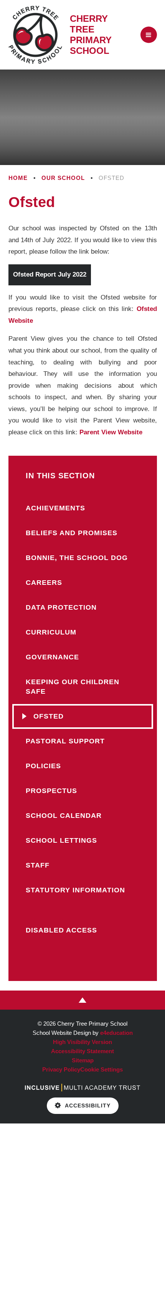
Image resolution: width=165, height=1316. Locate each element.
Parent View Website (110, 432)
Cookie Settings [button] (101, 1069)
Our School (63, 178)
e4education (116, 1032)
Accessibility (88, 1105)
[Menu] (148, 35)
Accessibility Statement (82, 1051)
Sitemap (83, 1060)
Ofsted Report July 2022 (49, 274)
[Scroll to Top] (82, 1000)
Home (18, 178)
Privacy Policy (61, 1069)
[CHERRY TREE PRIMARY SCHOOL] (35, 35)
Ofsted (111, 178)
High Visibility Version (82, 1042)
